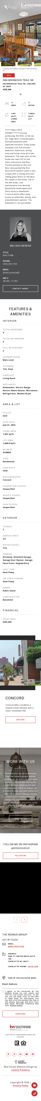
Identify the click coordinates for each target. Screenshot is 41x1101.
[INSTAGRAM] (14, 1054)
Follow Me (20, 855)
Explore (20, 720)
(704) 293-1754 (10, 264)
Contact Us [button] (20, 818)
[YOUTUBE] (26, 1054)
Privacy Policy (16, 1005)
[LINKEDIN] (20, 1054)
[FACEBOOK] (8, 1054)
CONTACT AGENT (20, 288)
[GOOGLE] (33, 1054)
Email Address (9, 984)
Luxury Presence (20, 1070)
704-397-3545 (33, 966)
